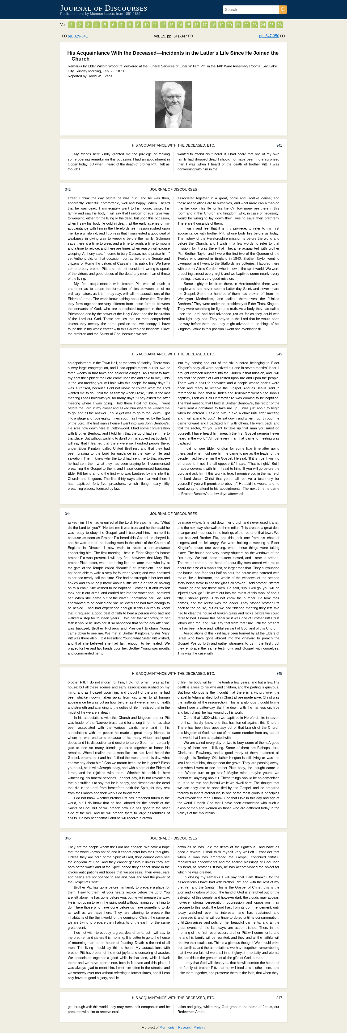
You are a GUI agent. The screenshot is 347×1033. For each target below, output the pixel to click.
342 (68, 189)
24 (263, 25)
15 (188, 25)
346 (68, 838)
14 (180, 25)
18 (213, 25)
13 (171, 25)
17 (205, 25)
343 (279, 354)
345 (279, 673)
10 (146, 25)
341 (279, 145)
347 (279, 998)
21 (238, 25)
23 (255, 25)
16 (196, 25)
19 (221, 25)
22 (246, 25)
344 (68, 514)
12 (163, 25)
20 (230, 25)
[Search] (283, 9)
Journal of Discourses (104, 7)
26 (280, 25)
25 (271, 25)
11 (155, 25)
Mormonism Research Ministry (182, 1027)
